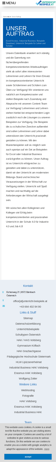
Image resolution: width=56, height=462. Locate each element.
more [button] (46, 449)
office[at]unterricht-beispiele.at (30, 301)
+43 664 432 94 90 (30, 306)
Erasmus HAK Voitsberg (28, 406)
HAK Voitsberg (28, 401)
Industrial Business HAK (28, 412)
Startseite (6, 16)
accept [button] (28, 456)
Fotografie (28, 395)
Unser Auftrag (16, 16)
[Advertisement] (28, 252)
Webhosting (28, 390)
